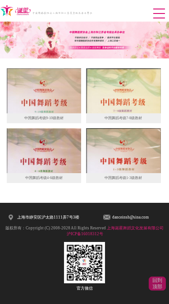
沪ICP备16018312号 (85, 234)
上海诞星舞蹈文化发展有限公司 (135, 228)
